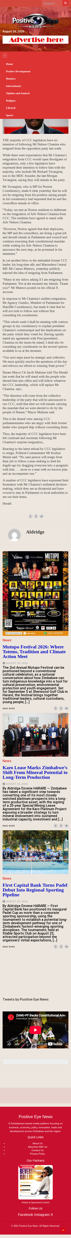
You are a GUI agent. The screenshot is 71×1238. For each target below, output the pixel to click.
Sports (9, 115)
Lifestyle (11, 107)
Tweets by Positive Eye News (26, 999)
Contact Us (38, 1150)
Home (9, 64)
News (7, 878)
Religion (10, 100)
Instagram (42, 1214)
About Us (38, 1143)
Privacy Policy (37, 1153)
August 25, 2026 (17, 901)
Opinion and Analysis (18, 93)
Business (11, 78)
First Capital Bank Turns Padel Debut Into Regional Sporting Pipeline (35, 889)
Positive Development (18, 71)
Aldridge (35, 532)
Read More (9, 947)
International (13, 86)
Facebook (25, 1214)
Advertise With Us (37, 1146)
